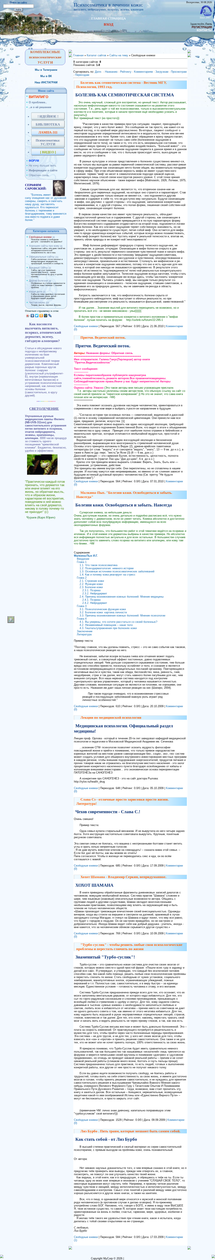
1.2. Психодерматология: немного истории (107, 568)
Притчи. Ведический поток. (103, 338)
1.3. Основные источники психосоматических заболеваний (117, 571)
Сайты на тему (118, 55)
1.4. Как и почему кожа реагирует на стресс (107, 574)
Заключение (84, 631)
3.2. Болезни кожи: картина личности (103, 612)
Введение (83, 558)
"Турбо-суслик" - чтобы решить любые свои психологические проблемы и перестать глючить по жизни (129, 947)
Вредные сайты (38, 267)
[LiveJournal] (50, 315)
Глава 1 (82, 562)
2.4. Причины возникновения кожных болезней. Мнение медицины (122, 596)
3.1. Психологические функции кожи (103, 609)
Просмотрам (179, 71)
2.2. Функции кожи (91, 584)
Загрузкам (161, 71)
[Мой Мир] (45, 315)
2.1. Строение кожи (92, 580)
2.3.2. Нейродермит (94, 593)
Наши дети (35, 291)
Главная (78, 55)
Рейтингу (125, 71)
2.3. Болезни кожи (91, 587)
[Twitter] (37, 315)
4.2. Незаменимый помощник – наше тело (106, 625)
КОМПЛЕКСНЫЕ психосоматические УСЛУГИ (45, 57)
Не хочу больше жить (42, 165)
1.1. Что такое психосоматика (98, 565)
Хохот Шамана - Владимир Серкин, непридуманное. (123, 877)
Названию (111, 71)
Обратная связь (39, 175)
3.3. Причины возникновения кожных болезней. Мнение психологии (122, 615)
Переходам (82, 74)
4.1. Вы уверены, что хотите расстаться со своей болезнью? (118, 621)
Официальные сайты (41, 256)
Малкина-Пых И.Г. (86, 555)
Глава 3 (82, 606)
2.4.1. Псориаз (91, 599)
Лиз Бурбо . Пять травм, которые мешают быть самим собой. (130, 1131)
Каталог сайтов (96, 55)
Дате (98, 71)
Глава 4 (82, 618)
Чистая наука (37, 302)
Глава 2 (82, 577)
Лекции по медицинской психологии (110, 718)
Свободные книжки (40, 237)
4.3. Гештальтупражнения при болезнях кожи (108, 628)
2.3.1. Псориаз (91, 590)
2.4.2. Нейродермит (94, 602)
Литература (84, 634)
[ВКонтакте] (32, 315)
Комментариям (143, 71)
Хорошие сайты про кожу (44, 245)
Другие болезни (38, 280)
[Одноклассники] (41, 315)
